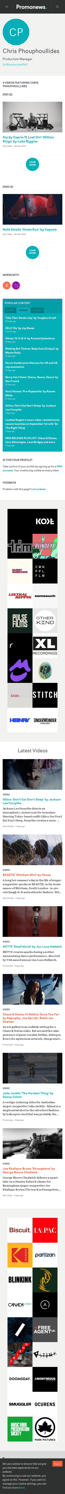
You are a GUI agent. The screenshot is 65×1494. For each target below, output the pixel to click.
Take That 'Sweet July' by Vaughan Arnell (30, 318)
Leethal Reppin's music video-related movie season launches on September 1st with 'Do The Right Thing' (32, 424)
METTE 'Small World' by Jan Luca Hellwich (32, 946)
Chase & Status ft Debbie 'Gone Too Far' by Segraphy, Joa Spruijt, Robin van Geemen (31, 1018)
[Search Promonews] (57, 6)
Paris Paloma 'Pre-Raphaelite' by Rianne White (30, 393)
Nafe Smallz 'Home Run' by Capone (30, 229)
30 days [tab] (23, 310)
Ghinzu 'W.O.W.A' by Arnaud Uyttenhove (30, 338)
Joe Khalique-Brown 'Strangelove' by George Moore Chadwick (29, 1170)
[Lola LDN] (16, 283)
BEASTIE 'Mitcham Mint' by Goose (27, 875)
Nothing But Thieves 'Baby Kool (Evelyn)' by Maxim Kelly (32, 351)
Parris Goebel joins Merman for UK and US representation (31, 365)
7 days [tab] (10, 310)
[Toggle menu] (7, 6)
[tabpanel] (32, 382)
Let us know (38, 489)
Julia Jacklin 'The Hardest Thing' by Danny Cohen (28, 1095)
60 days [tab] (37, 310)
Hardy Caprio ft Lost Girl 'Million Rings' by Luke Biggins (28, 139)
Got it (57, 1464)
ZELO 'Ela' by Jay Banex (19, 328)
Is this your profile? (15, 64)
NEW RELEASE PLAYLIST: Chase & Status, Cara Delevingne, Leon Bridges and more (31, 440)
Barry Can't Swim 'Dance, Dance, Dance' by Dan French (31, 379)
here (22, 1488)
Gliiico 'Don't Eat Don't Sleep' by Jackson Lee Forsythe (30, 408)
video (6, 794)
